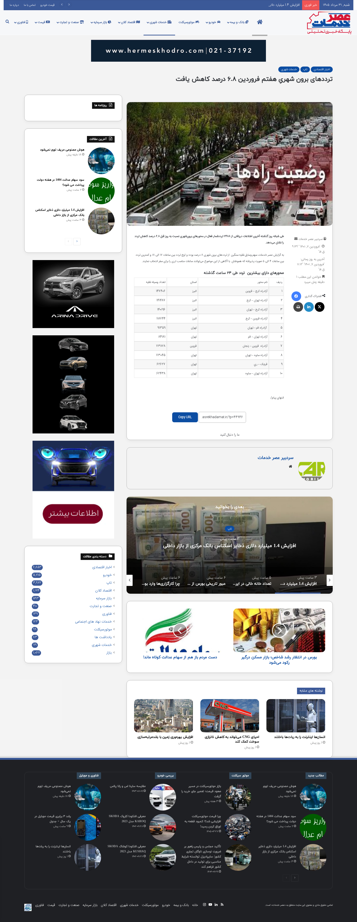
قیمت (42, 22)
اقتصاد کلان (128, 22)
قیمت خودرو (47, 5)
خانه (195, 905)
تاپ (305, 69)
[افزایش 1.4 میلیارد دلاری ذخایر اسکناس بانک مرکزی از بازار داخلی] (101, 221)
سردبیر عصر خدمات (310, 239)
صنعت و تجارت (70, 22)
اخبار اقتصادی (322, 69)
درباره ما (14, 5)
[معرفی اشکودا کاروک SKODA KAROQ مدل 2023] (162, 827)
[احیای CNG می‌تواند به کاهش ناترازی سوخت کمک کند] (229, 715)
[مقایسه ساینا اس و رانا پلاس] (162, 797)
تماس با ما (29, 5)
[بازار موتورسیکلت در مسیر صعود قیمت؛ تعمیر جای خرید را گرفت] (238, 797)
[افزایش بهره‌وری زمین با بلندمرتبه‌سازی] (163, 715)
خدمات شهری (159, 22)
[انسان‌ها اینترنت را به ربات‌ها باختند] (295, 715)
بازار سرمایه (101, 22)
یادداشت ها (103, 637)
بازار (109, 653)
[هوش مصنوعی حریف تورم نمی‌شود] (101, 160)
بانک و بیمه (237, 22)
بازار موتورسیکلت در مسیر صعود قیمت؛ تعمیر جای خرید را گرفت (201, 791)
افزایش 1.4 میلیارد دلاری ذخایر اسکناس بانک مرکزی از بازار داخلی (256, 5)
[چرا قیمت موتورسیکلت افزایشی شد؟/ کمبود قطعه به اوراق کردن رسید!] (238, 827)
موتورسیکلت (186, 22)
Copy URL (185, 417)
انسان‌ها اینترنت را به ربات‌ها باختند (299, 737)
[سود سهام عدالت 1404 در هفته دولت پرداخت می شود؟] (101, 191)
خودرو (213, 22)
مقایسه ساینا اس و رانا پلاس (128, 786)
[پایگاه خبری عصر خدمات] (329, 22)
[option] (230, 545)
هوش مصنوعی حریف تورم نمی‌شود (62, 150)
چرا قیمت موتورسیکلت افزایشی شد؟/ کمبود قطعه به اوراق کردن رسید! (203, 821)
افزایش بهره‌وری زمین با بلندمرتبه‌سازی (165, 737)
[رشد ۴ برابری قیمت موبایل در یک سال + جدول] (87, 827)
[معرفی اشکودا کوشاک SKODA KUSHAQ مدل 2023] (162, 857)
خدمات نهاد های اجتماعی (93, 622)
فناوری (21, 22)
